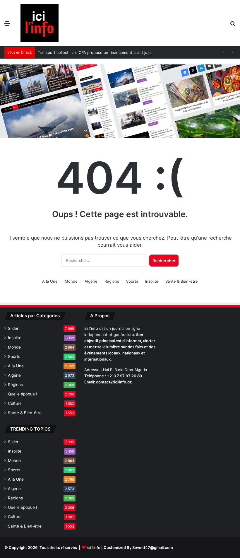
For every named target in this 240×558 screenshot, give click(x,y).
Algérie (91, 281)
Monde (71, 281)
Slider (13, 328)
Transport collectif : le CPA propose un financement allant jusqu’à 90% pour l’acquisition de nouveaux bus (134, 52)
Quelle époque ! (22, 394)
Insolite (151, 281)
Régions (111, 281)
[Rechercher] (233, 25)
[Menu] (7, 25)
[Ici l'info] (39, 23)
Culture (15, 403)
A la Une (50, 281)
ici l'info (93, 547)
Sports (132, 281)
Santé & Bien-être (181, 281)
